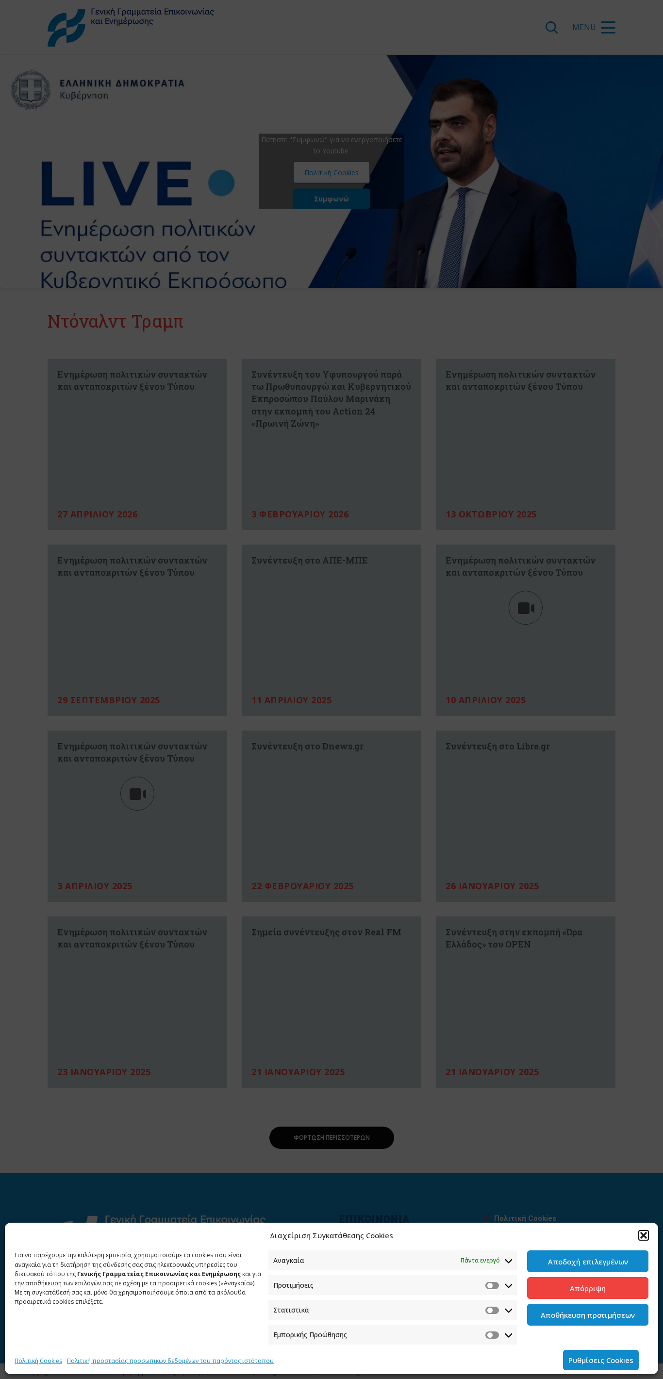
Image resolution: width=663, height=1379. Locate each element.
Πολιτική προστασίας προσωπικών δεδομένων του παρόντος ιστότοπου (170, 1361)
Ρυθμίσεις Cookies (600, 1360)
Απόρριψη (588, 1288)
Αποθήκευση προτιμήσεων (588, 1315)
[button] (643, 1235)
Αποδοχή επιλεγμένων (588, 1261)
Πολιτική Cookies (38, 1361)
